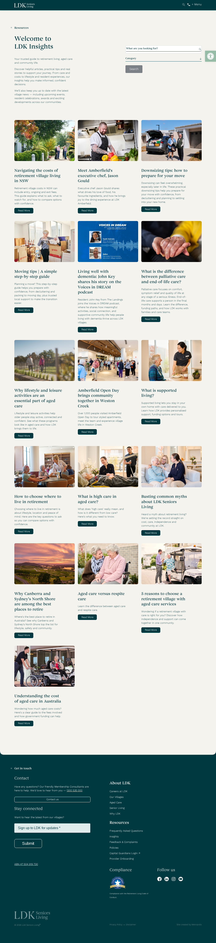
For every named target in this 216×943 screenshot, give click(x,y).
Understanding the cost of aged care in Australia (37, 699)
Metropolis (197, 925)
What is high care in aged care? (97, 499)
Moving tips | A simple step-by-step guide (35, 274)
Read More (24, 210)
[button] (210, 56)
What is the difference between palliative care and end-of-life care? (163, 277)
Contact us (52, 799)
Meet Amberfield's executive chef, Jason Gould (98, 176)
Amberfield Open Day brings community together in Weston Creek (98, 398)
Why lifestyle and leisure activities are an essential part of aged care (38, 398)
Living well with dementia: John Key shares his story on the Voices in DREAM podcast (99, 282)
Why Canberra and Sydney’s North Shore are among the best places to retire (34, 601)
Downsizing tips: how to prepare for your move (164, 173)
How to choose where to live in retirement (37, 499)
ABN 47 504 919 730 (26, 864)
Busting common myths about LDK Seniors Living (164, 502)
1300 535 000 (189, 4)
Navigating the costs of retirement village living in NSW (37, 176)
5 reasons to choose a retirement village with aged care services (163, 599)
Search (183, 4)
